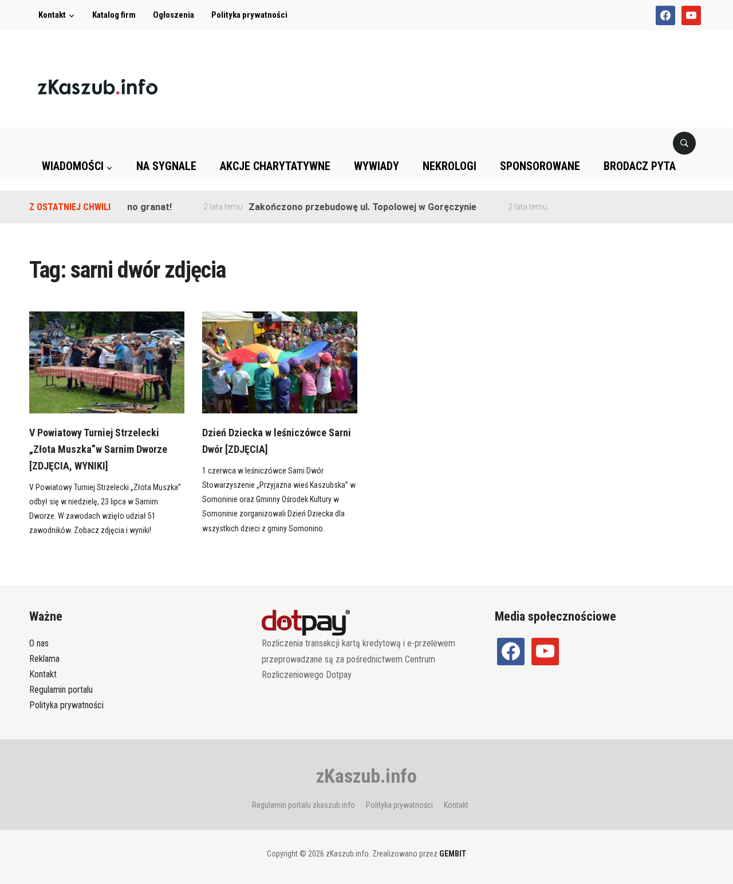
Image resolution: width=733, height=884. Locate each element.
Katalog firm (114, 15)
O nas (39, 643)
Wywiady (376, 166)
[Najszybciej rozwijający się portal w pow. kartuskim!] (97, 86)
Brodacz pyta (640, 166)
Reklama (44, 658)
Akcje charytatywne (275, 166)
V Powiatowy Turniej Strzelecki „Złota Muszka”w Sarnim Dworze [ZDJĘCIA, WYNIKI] (98, 449)
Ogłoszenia (173, 15)
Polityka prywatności (249, 15)
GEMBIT (452, 853)
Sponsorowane (540, 166)
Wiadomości (73, 166)
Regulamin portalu (61, 689)
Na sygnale (166, 166)
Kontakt (52, 15)
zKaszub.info (366, 775)
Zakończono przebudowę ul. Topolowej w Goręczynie (352, 207)
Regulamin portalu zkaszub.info (303, 805)
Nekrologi (449, 166)
